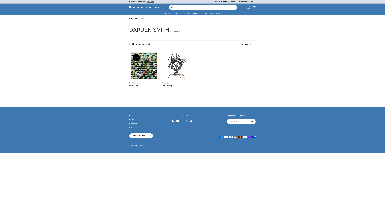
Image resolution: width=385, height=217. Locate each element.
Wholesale (133, 124)
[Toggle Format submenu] (199, 13)
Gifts (218, 13)
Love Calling (167, 86)
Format (194, 13)
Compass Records (139, 145)
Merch (211, 13)
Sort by (132, 44)
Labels (184, 13)
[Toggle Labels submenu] (188, 13)
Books (204, 13)
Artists (167, 13)
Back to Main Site (221, 2)
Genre (175, 13)
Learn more (150, 2)
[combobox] (203, 7)
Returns (132, 128)
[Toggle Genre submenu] (179, 13)
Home (131, 18)
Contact (232, 2)
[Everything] (144, 65)
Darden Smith (139, 18)
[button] (254, 7)
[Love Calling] (176, 65)
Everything (133, 86)
